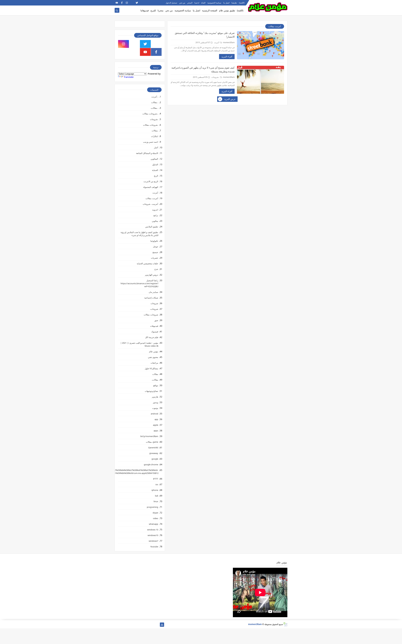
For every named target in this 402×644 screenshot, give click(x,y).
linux (156, 501)
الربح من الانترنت (151, 181)
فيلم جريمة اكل (151, 337)
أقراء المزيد (226, 56)
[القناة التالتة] (152, 625)
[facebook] (122, 3)
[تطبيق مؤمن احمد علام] (157, 625)
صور (156, 320)
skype (155, 512)
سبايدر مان (153, 292)
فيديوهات (154, 326)
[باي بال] (132, 625)
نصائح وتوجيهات (151, 391)
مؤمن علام (153, 351)
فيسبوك (154, 331)
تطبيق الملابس (151, 226)
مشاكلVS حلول (151, 368)
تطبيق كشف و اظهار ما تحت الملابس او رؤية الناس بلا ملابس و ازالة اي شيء (139, 234)
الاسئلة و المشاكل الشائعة (147, 153)
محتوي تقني (153, 357)
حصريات (154, 257)
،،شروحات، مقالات (150, 113)
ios (156, 484)
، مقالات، (154, 108)
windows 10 (152, 529)
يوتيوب (155, 408)
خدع (156, 269)
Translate (128, 76)
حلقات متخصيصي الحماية (147, 263)
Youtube (154, 546)
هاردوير (155, 396)
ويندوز (155, 402)
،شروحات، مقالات (150, 124)
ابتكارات (154, 136)
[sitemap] (162, 625)
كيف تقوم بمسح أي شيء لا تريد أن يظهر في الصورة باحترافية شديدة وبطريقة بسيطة (203, 69)
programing (152, 507)
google (155, 458)
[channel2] (142, 3)
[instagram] (127, 3)
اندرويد (155, 209)
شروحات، (154, 309)
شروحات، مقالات (151, 314)
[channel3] (147, 3)
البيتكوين (154, 158)
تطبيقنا (234, 2)
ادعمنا (196, 2)
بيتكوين (155, 221)
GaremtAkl (153, 447)
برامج (155, 215)
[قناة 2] (142, 625)
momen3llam (255, 624)
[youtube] (117, 3)
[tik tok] (134, 44)
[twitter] (137, 3)
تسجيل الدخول (171, 2)
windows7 (153, 540)
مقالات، (155, 379)
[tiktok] (132, 3)
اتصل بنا (226, 2)
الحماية (155, 170)
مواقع (155, 385)
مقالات (155, 374)
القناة (203, 2)
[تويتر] (147, 625)
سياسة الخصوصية (214, 2)
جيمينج (155, 252)
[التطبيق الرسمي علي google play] (156, 44)
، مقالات (154, 102)
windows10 (153, 535)
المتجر (189, 2)
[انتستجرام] (137, 625)
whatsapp (153, 524)
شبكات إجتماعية (151, 297)
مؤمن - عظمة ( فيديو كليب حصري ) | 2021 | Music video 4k (139, 344)
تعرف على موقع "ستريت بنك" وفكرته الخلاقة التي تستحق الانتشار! (205, 34)
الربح (156, 175)
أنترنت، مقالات (152, 198)
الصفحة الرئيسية (209, 10)
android (154, 413)
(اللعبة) (241, 2)
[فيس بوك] (127, 625)
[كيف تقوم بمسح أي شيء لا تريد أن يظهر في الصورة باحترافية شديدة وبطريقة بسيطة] (260, 80)
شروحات (154, 303)
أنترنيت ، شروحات (150, 204)
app (156, 419)
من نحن (182, 2)
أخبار (156, 147)
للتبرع (153, 10)
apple (155, 425)
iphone (155, 490)
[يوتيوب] (117, 625)
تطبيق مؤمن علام (227, 10)
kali (156, 495)
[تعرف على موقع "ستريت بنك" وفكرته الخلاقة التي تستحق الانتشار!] (260, 45)
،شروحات (215, 77)
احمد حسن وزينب (150, 141)
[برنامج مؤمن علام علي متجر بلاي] (152, 3)
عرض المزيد (230, 99)
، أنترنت (154, 96)
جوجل (155, 246)
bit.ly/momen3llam (149, 436)
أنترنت (217, 42)
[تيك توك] (122, 625)
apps (156, 430)
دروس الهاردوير (151, 274)
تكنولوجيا (154, 240)
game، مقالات (152, 441)
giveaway (153, 453)
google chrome (151, 464)
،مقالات (155, 130)
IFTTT (155, 478)
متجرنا (160, 10)
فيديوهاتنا (145, 10)
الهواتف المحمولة (150, 187)
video (155, 518)
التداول (155, 164)
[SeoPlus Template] (285, 624)
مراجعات (154, 362)
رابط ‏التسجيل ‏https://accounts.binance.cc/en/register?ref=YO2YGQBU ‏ (139, 283)
